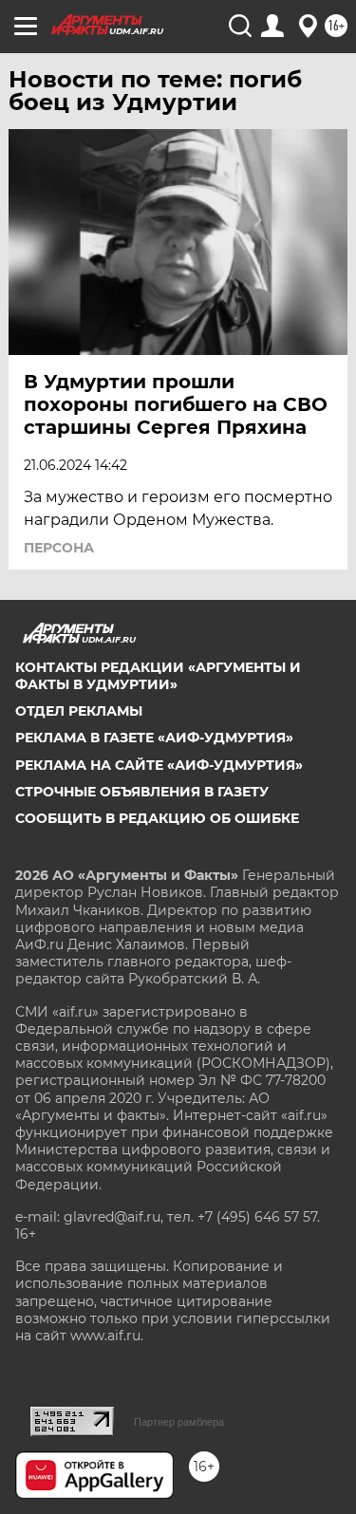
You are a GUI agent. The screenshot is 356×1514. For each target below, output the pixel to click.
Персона (59, 547)
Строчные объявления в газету (142, 791)
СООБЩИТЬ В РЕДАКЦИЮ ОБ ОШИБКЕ (157, 818)
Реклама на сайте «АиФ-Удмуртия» (159, 765)
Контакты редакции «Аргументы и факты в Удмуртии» (158, 676)
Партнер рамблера (179, 1422)
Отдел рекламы (78, 711)
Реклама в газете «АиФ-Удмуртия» (154, 737)
